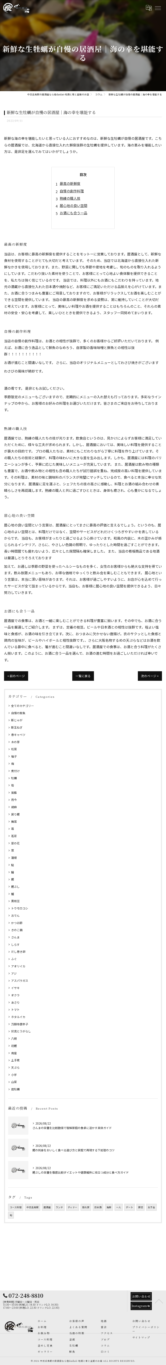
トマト (15, 1009)
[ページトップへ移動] (159, 1301)
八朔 (14, 1038)
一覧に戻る (83, 676)
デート (129, 1207)
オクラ (15, 995)
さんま (15, 937)
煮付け (15, 771)
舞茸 (14, 822)
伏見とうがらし (21, 1031)
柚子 (14, 756)
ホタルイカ (18, 1017)
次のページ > (150, 676)
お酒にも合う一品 (73, 212)
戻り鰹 (15, 814)
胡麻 (14, 807)
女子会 (151, 1207)
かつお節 (16, 923)
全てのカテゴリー (22, 706)
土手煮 (15, 1060)
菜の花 (15, 843)
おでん (15, 916)
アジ (14, 973)
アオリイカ (18, 966)
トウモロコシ (19, 908)
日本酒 (98, 1207)
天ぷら (15, 1067)
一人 (118, 1207)
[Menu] (157, 7)
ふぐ (14, 959)
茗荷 (14, 836)
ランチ (59, 1207)
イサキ (15, 988)
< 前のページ (16, 676)
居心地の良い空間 (73, 205)
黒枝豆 (15, 901)
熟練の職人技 (70, 198)
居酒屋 (47, 1207)
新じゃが (16, 720)
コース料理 (16, 1207)
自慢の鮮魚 (18, 713)
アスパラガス (19, 981)
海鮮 (108, 1207)
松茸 (14, 749)
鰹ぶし (15, 887)
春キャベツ (18, 735)
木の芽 (15, 742)
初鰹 (14, 1046)
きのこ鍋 (16, 930)
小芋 (14, 1075)
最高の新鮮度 (70, 183)
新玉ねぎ (16, 727)
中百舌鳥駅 (33, 1207)
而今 (14, 800)
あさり (15, 1002)
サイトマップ (141, 1337)
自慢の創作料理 (72, 190)
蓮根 (14, 858)
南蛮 (14, 1053)
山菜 (14, 1082)
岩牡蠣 (15, 1089)
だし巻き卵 (18, 952)
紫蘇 (14, 793)
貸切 (140, 1207)
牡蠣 (14, 778)
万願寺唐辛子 (19, 1024)
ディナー (72, 1207)
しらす (15, 944)
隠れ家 (85, 1207)
